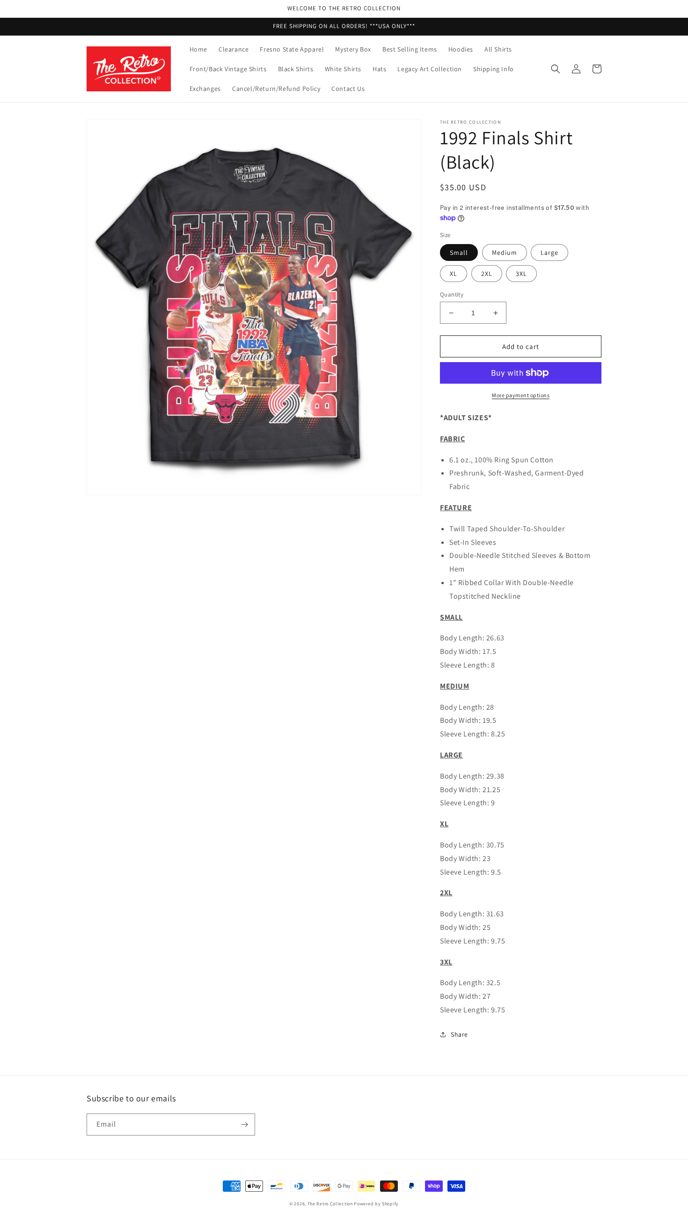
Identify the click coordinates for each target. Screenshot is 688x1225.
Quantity (451, 294)
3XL (521, 273)
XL (453, 273)
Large (549, 252)
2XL (486, 273)
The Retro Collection (330, 1204)
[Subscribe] (244, 1125)
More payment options (520, 395)
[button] (555, 69)
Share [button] (459, 1034)
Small (459, 252)
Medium (504, 252)
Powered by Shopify (376, 1204)
